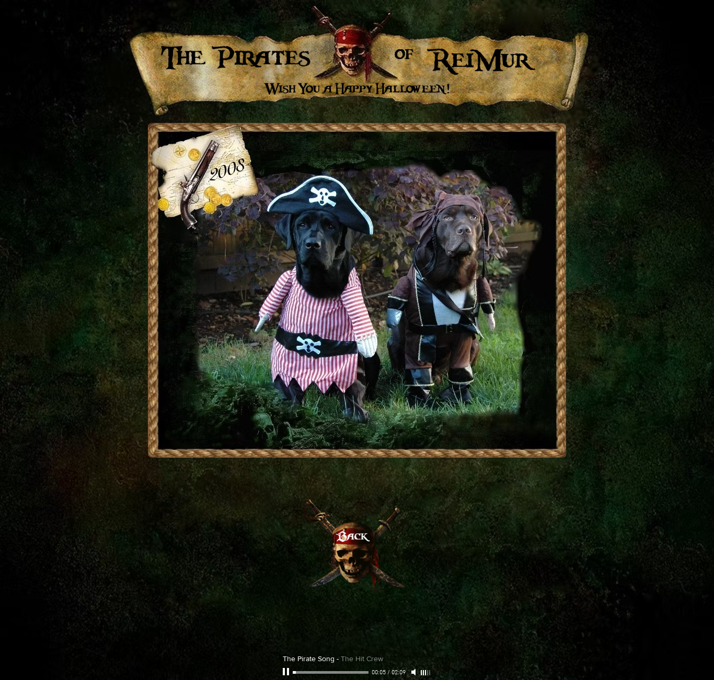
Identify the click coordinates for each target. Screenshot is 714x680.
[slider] (426, 672)
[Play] (287, 672)
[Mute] (414, 672)
